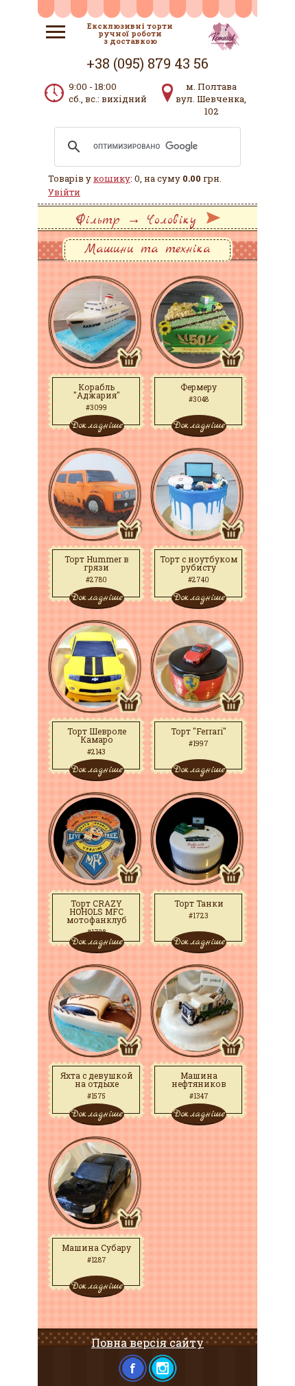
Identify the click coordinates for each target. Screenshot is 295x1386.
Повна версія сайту (147, 1342)
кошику (111, 178)
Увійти (64, 192)
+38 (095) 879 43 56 (147, 63)
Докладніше (97, 425)
